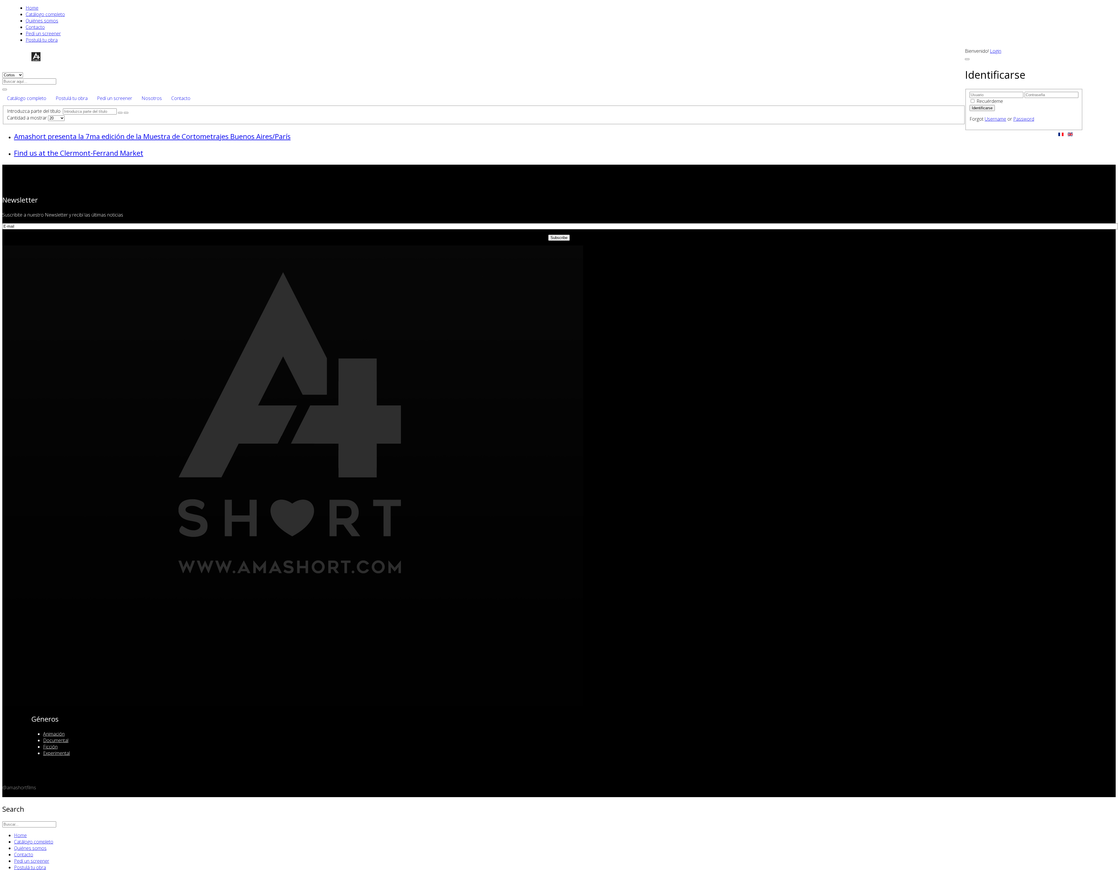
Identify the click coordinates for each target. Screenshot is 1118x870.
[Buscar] (120, 113)
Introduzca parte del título (35, 111)
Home (32, 8)
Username (995, 119)
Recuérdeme (990, 101)
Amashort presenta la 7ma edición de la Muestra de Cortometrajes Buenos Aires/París (152, 136)
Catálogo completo (45, 14)
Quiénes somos (42, 20)
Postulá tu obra (42, 40)
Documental (55, 740)
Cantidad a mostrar (27, 118)
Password (1023, 119)
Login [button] (995, 51)
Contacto (35, 27)
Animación (54, 734)
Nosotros (151, 98)
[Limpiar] (126, 113)
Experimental (56, 753)
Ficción (50, 747)
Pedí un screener (43, 33)
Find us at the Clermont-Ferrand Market (78, 153)
